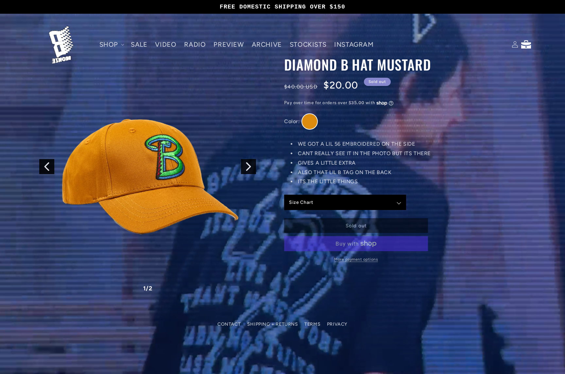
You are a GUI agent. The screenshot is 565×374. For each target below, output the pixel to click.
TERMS (312, 324)
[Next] (248, 166)
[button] (111, 44)
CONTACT (229, 324)
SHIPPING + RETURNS (272, 324)
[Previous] (46, 166)
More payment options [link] (356, 259)
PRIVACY (337, 324)
